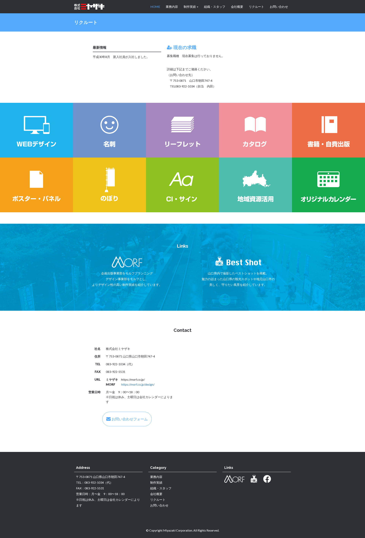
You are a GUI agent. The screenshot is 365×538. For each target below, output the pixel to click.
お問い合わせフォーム (130, 419)
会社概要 (237, 6)
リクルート (256, 6)
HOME (155, 6)
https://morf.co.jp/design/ (138, 384)
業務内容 (172, 6)
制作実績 (190, 6)
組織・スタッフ (214, 6)
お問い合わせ (279, 6)
